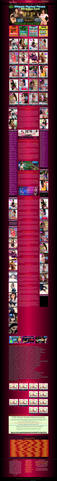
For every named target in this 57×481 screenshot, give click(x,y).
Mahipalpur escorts (43, 146)
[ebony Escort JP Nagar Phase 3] (44, 175)
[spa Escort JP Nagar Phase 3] (44, 279)
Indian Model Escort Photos (13, 358)
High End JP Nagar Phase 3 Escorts (14, 356)
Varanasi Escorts (43, 163)
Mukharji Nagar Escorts (29, 449)
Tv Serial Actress (12, 193)
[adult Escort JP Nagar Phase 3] (13, 298)
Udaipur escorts (43, 143)
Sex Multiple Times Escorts (30, 349)
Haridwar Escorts (43, 153)
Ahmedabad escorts (43, 136)
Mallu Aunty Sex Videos (21, 352)
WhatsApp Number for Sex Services (25, 356)
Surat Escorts (42, 160)
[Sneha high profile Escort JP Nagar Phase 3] (13, 255)
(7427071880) (43, 463)
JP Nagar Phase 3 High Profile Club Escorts (35, 375)
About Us (15, 475)
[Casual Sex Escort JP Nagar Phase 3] (44, 226)
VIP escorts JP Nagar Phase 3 (31, 242)
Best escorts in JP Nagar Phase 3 (24, 359)
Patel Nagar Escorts (29, 450)
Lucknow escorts (43, 137)
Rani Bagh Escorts (26, 451)
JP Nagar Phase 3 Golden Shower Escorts (15, 372)
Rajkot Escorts (42, 158)
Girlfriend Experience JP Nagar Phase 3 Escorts (30, 371)
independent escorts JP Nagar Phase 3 (29, 155)
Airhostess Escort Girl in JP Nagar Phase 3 (28, 369)
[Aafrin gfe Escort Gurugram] (23, 98)
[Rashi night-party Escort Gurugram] (43, 84)
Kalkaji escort (13, 443)
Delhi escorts (42, 141)
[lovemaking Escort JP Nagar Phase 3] (44, 289)
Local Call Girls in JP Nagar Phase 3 (35, 356)
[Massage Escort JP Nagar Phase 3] (44, 236)
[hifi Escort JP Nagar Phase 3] (13, 308)
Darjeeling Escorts (43, 148)
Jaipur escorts (42, 135)
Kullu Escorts (42, 164)
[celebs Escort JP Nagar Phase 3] (44, 258)
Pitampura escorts (45, 443)
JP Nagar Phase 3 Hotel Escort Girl (23, 375)
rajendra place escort (45, 441)
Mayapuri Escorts (21, 449)
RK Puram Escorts (37, 456)
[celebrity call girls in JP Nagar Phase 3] (28, 191)
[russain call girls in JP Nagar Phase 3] (28, 165)
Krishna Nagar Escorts (14, 456)
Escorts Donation (32, 478)
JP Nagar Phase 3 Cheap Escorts (33, 346)
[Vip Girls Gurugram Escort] (23, 71)
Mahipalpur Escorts (13, 449)
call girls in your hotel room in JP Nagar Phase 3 (29, 368)
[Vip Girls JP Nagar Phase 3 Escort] (13, 124)
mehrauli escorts (24, 443)
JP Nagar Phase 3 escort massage (24, 378)
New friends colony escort (14, 441)
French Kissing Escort (12, 167)
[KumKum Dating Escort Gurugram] (33, 71)
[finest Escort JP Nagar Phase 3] (13, 287)
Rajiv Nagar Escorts (19, 451)
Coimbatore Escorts (43, 147)
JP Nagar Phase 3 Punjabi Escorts (23, 346)
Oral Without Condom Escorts (22, 349)
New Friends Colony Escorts (14, 450)
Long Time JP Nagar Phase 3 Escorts (38, 372)
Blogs (40, 478)
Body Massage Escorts (13, 166)
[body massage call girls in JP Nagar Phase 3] (28, 134)
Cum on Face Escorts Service (13, 349)
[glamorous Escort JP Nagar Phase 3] (44, 204)
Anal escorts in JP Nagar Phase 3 (23, 365)
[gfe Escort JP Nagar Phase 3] (44, 124)
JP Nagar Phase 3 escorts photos (34, 378)
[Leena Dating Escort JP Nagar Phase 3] (13, 204)
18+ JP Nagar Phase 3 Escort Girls (29, 355)
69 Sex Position (21, 355)
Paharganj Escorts (22, 450)
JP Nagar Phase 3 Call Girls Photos (40, 352)
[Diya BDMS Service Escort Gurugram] (43, 71)
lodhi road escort (37, 441)
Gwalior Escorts (43, 152)
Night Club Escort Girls (13, 160)
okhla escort (26, 442)
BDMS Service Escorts (13, 152)
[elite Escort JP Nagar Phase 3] (44, 113)
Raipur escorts (28, 471)
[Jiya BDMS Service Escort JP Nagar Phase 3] (13, 214)
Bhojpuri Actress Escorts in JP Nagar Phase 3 (23, 358)
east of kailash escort (20, 442)
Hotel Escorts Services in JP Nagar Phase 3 (34, 365)
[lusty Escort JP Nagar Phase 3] (44, 214)
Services (24, 478)
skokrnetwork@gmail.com (43, 1)
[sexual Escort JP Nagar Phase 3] (13, 329)
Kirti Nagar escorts (38, 443)
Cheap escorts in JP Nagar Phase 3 (35, 359)
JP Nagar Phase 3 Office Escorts (13, 375)
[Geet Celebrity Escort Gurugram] (13, 84)
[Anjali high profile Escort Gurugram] (33, 84)
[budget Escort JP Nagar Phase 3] (13, 318)
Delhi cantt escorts (31, 443)
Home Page (17, 478)
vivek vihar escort (39, 442)
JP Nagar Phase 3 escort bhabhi (13, 365)
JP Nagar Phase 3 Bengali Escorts (14, 355)
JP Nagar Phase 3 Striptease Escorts (40, 349)
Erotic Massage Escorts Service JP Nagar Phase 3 (16, 371)
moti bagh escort (46, 442)
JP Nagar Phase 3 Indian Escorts (13, 346)
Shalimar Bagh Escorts (45, 451)
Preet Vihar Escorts (29, 456)
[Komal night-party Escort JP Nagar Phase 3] (13, 265)
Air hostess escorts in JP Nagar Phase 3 (35, 362)
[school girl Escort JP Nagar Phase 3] (13, 277)
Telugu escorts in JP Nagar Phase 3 (14, 378)
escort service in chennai (44, 142)
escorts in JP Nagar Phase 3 (24, 275)
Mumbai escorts (43, 131)
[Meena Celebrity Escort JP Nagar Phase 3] (13, 233)
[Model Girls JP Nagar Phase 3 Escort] (13, 114)
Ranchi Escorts (43, 159)
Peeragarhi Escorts (37, 450)
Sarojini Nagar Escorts (45, 456)
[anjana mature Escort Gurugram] (23, 84)
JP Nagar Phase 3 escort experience (24, 362)
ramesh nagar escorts (23, 441)
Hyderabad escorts (28, 467)
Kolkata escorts (28, 462)
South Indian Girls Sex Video (13, 352)
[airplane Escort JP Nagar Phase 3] (44, 269)
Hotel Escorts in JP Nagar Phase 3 (35, 358)
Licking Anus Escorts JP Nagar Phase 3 (26, 372)
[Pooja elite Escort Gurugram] (13, 98)
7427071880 (29, 1)
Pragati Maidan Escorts (45, 450)
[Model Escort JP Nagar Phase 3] (44, 248)
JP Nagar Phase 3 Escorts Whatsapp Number (15, 368)
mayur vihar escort (32, 442)
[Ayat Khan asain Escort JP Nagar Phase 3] (43, 98)
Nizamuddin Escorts (21, 456)
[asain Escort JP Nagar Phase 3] (44, 186)
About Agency (21, 478)
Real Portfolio (27, 478)
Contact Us (35, 478)
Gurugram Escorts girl (33, 480)
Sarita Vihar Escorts (38, 451)
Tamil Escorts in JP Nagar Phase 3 (29, 352)
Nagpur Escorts (43, 154)
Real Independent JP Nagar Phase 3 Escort (15, 369)
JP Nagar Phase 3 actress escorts (13, 362)
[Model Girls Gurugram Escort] (13, 71)
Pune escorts (28, 466)
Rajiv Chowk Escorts (13, 451)
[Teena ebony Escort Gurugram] (33, 98)
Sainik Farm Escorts (31, 451)
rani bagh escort (13, 442)
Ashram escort (18, 443)
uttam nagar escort (30, 441)
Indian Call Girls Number (37, 355)
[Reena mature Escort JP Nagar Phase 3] (13, 243)
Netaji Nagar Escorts (44, 449)
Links (38, 478)
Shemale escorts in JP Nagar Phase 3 (14, 359)
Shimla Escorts (43, 165)
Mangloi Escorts (37, 449)
